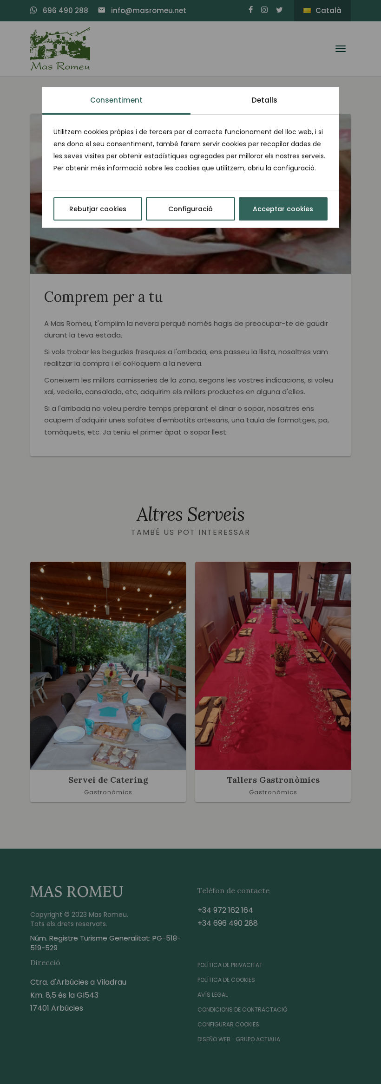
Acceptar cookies (283, 209)
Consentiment (116, 100)
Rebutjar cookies (97, 209)
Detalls (264, 100)
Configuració (190, 209)
